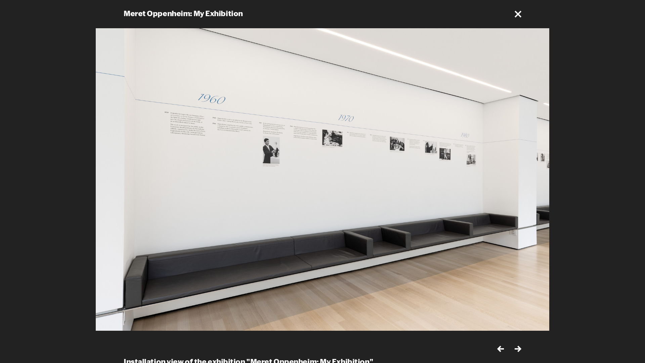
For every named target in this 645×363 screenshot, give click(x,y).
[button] (518, 14)
